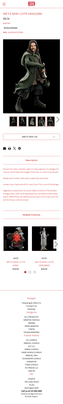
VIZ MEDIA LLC (31, 368)
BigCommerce (36, 394)
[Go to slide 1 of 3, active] (25, 272)
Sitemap (31, 309)
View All (31, 371)
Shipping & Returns (31, 303)
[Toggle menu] (4, 4)
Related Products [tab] (31, 214)
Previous (5, 119)
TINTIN (31, 329)
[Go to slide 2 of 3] (30, 272)
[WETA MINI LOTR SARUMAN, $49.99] (44, 238)
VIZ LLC (31, 346)
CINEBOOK (32, 361)
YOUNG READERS (31, 332)
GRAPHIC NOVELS (31, 320)
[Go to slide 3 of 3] (35, 272)
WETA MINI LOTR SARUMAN (44, 263)
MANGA (31, 323)
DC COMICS (31, 340)
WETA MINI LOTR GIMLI (15, 263)
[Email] (4, 148)
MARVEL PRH (31, 355)
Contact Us (31, 306)
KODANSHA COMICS (31, 358)
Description (31, 160)
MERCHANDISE (32, 326)
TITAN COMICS (31, 364)
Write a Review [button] (10, 27)
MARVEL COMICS (31, 343)
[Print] (9, 148)
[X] (14, 148)
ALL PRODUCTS (31, 317)
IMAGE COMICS (31, 349)
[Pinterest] (19, 148)
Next (58, 119)
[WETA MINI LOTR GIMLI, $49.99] (16, 238)
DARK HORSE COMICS (31, 352)
